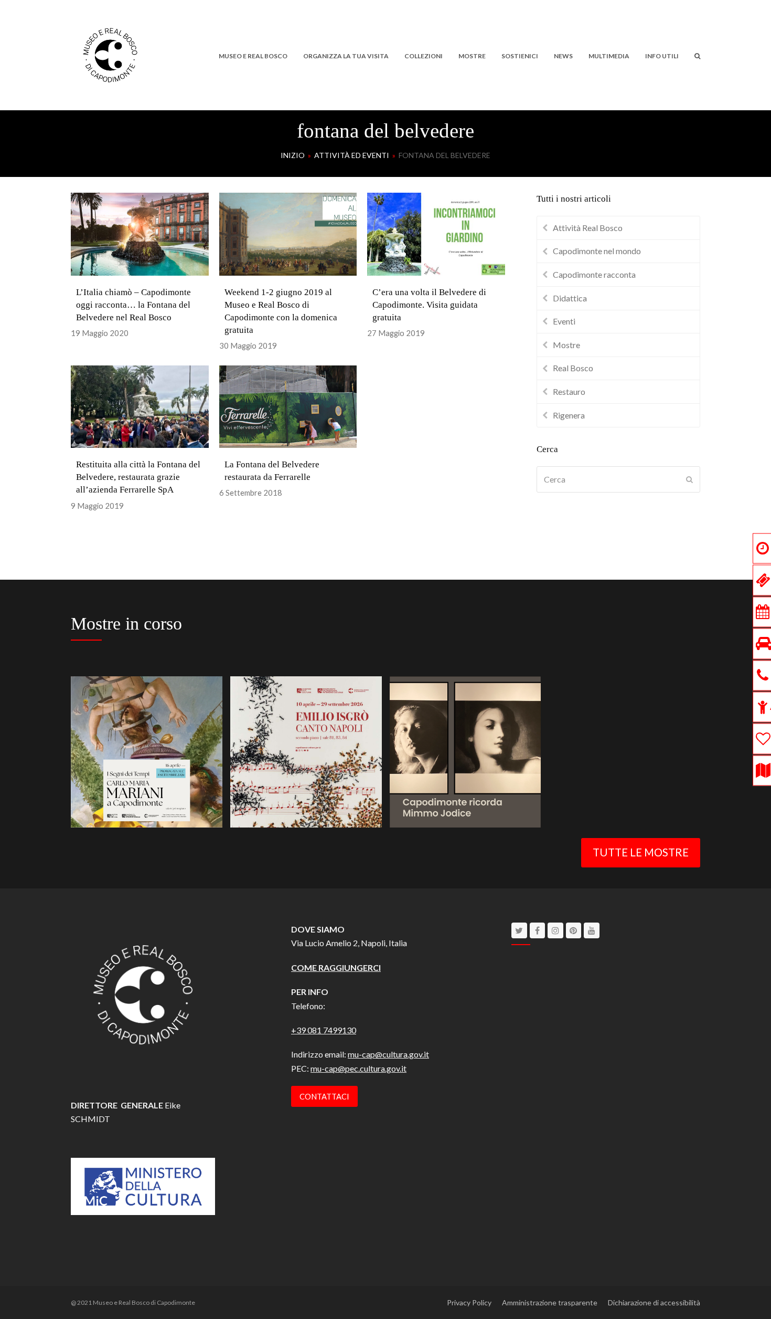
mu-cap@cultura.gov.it (388, 1054)
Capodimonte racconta (594, 274)
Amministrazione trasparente (549, 1302)
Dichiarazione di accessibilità (654, 1302)
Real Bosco (573, 368)
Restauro (569, 391)
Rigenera (569, 415)
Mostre (566, 345)
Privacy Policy (469, 1302)
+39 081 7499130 (323, 1030)
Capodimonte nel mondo (597, 251)
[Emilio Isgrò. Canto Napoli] (306, 751)
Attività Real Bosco (588, 228)
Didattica (570, 298)
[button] (697, 55)
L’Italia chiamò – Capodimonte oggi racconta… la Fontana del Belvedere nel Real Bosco (133, 304)
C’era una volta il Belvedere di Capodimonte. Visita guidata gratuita (429, 304)
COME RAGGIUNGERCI (336, 967)
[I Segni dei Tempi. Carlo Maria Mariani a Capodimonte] (146, 751)
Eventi (564, 321)
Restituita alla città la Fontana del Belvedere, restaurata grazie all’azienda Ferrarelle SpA (138, 477)
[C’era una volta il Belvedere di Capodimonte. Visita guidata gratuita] (436, 233)
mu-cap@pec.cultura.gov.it (358, 1068)
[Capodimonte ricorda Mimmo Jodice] (465, 751)
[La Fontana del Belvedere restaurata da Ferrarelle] (288, 405)
